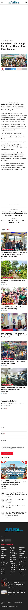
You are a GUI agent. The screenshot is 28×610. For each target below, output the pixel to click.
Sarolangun (22, 559)
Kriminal (12, 561)
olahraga (12, 571)
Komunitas (13, 557)
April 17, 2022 (4, 284)
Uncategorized (23, 575)
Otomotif (12, 575)
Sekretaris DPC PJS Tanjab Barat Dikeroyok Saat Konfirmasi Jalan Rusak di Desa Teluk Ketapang (16, 584)
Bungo (2, 557)
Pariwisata (22, 547)
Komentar (4, 408)
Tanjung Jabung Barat (22, 565)
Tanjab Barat (22, 563)
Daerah (3, 559)
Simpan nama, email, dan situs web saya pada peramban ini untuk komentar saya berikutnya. (14, 448)
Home (2, 40)
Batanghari (4, 549)
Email (3, 434)
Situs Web (3, 440)
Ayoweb (15, 606)
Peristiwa (21, 553)
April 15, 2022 (4, 310)
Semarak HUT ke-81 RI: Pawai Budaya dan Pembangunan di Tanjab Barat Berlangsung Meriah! (11, 483)
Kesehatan (12, 555)
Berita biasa (4, 555)
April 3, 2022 (3, 52)
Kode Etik (3, 602)
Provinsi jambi (23, 557)
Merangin (12, 563)
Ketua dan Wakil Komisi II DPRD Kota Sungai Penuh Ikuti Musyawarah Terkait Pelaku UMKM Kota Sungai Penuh (14, 254)
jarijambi (6, 606)
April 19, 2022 (4, 258)
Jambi (2, 570)
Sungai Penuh (22, 561)
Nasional (12, 569)
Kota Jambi (13, 559)
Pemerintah (22, 549)
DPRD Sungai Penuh (9, 40)
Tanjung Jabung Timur (22, 568)
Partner (2, 603)
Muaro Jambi (13, 565)
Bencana (3, 551)
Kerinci (12, 550)
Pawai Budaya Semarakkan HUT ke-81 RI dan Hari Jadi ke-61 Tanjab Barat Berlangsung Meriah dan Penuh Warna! (16, 514)
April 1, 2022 (4, 393)
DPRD (2, 561)
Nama (3, 427)
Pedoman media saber (18, 602)
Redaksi (9, 602)
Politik (21, 555)
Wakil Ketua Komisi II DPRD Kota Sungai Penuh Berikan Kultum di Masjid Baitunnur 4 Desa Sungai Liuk (14, 335)
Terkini (21, 573)
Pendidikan (22, 551)
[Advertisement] (14, 20)
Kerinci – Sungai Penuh (13, 553)
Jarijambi (3, 571)
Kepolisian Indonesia (12, 548)
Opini (11, 573)
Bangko (3, 547)
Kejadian (3, 573)
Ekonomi (3, 566)
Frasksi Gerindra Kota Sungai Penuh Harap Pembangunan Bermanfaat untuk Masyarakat (13, 389)
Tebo (20, 571)
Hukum (3, 568)
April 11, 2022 (4, 365)
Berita (2, 553)
